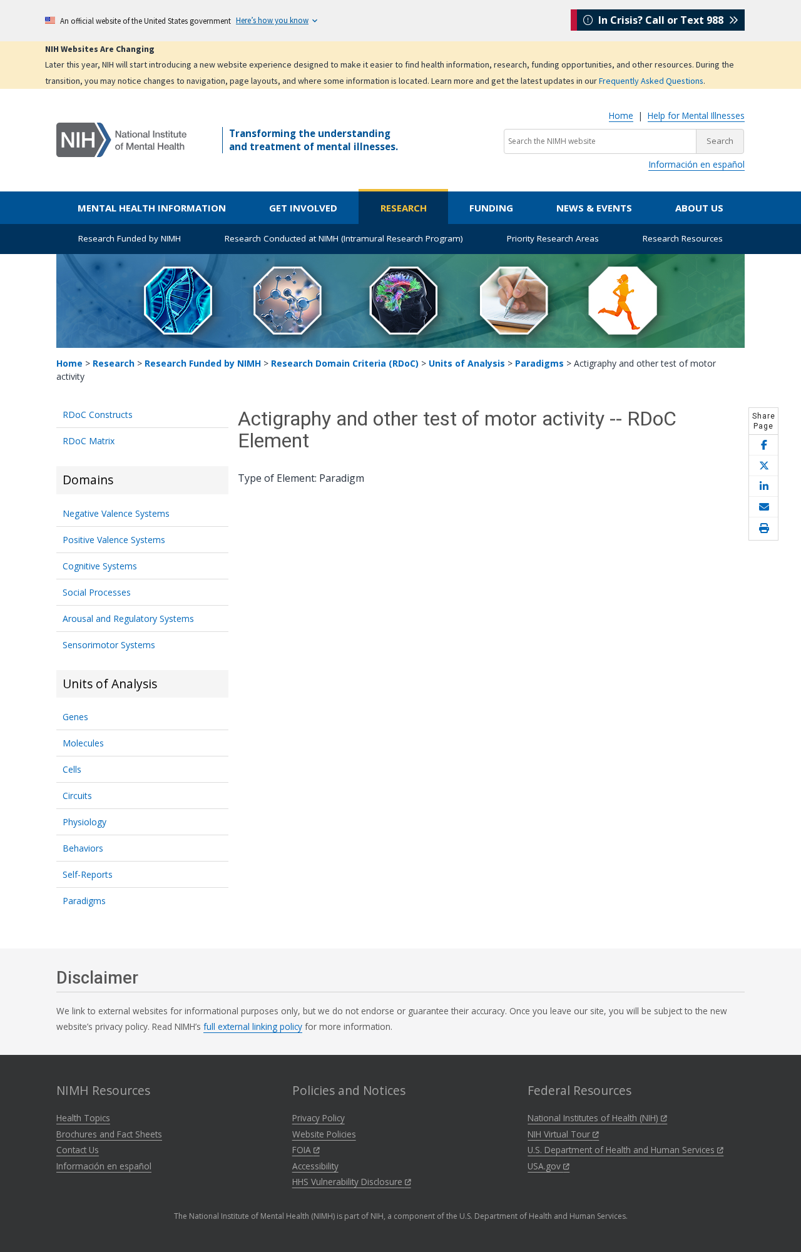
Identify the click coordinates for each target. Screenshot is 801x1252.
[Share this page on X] (763, 466)
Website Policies (324, 1134)
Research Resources (683, 238)
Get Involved (303, 207)
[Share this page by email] (763, 507)
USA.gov (545, 1166)
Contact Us (77, 1150)
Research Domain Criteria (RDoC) (345, 363)
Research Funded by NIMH (129, 238)
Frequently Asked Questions (651, 80)
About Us (699, 207)
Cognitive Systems (100, 566)
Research (403, 207)
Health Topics (83, 1118)
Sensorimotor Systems (109, 645)
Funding (491, 207)
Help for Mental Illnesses (696, 115)
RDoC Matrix (89, 441)
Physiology (84, 822)
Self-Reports (88, 874)
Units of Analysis (467, 363)
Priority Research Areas (553, 238)
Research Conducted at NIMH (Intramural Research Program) (344, 238)
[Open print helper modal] (763, 528)
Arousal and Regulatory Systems (128, 618)
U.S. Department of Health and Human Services (622, 1150)
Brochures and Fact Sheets (109, 1134)
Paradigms (539, 363)
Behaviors (83, 848)
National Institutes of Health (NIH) (594, 1118)
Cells (72, 769)
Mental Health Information (152, 207)
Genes (75, 717)
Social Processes (97, 592)
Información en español (696, 164)
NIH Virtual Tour (560, 1134)
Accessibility (315, 1166)
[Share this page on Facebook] (763, 445)
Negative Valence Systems (116, 513)
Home (621, 115)
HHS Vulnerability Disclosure (348, 1182)
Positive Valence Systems (114, 540)
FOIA (303, 1150)
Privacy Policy (318, 1118)
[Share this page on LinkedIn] (763, 486)
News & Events (594, 207)
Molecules (83, 743)
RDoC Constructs (98, 414)
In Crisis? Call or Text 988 (660, 20)
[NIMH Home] (121, 139)
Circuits (77, 796)
